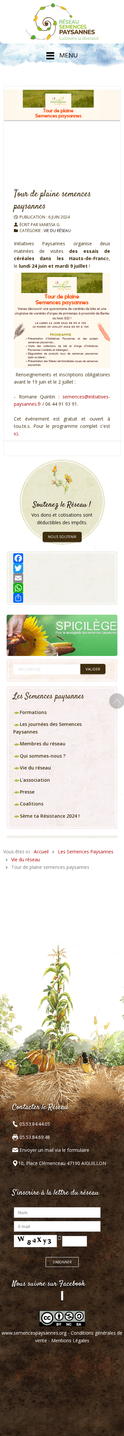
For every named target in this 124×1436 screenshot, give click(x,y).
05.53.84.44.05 (34, 1124)
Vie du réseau (57, 230)
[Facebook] (62, 558)
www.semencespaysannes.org (34, 1333)
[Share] (62, 598)
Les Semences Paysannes (85, 851)
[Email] (62, 578)
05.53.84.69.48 (34, 1137)
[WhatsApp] (62, 588)
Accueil (41, 851)
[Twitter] (62, 568)
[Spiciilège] (62, 635)
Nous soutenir (62, 536)
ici (16, 433)
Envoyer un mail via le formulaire (54, 1150)
